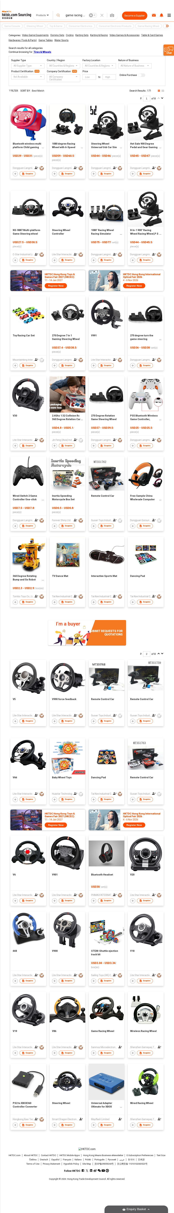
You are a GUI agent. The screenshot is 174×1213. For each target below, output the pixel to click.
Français (67, 1159)
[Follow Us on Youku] (107, 1170)
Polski (88, 1159)
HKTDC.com (15, 1155)
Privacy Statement (51, 1164)
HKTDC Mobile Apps (69, 1155)
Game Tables (46, 40)
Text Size (161, 1155)
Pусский (112, 1159)
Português (99, 1159)
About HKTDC (31, 1155)
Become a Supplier (135, 15)
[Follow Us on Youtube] (103, 1170)
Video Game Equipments (35, 35)
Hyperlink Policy (71, 1164)
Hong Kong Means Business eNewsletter (103, 1155)
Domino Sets (57, 35)
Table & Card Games (152, 35)
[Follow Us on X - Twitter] (87, 1170)
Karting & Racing (99, 35)
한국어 (131, 1159)
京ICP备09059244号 (104, 1164)
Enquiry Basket (136, 1209)
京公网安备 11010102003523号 (132, 1164)
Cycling (70, 35)
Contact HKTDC (48, 1155)
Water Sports (61, 40)
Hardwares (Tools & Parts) (23, 40)
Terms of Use (32, 1164)
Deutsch (44, 1159)
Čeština (33, 1159)
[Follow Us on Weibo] (95, 1170)
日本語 (141, 1159)
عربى (122, 1159)
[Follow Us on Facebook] (82, 1170)
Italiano (78, 1159)
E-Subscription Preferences (140, 1155)
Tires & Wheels (42, 52)
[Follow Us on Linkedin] (91, 1170)
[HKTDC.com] (87, 1149)
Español (55, 1159)
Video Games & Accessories (125, 35)
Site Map (86, 1164)
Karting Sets (82, 35)
